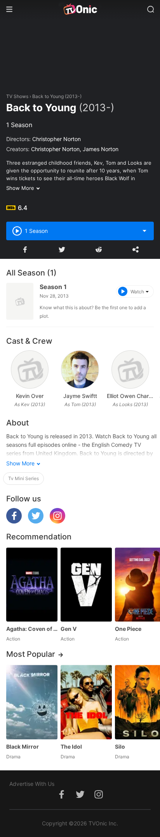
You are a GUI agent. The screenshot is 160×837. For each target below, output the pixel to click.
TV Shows (17, 96)
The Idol (71, 746)
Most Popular (30, 654)
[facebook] (14, 521)
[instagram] (57, 521)
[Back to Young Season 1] (19, 301)
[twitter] (35, 521)
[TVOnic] (80, 9)
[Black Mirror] (31, 702)
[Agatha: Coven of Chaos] (31, 585)
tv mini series (23, 478)
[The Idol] (86, 702)
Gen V (69, 628)
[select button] (144, 231)
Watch (137, 291)
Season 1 (53, 287)
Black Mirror (22, 746)
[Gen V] (86, 585)
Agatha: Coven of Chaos (31, 628)
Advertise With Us (31, 783)
